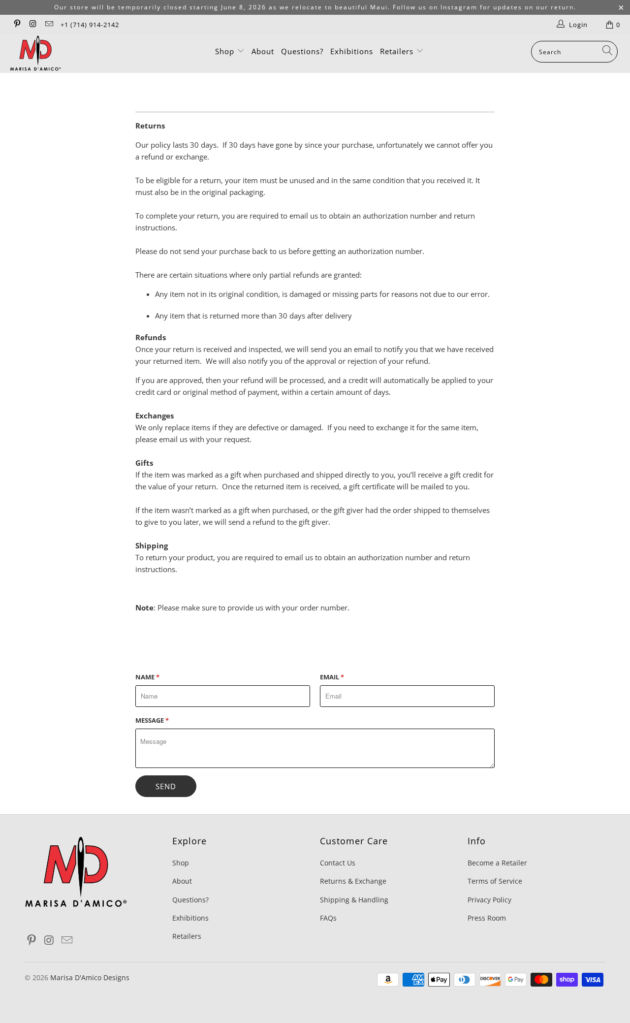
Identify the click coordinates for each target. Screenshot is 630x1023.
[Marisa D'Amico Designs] (55, 53)
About (263, 51)
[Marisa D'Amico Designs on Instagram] (32, 24)
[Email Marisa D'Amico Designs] (48, 24)
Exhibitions (351, 51)
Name (147, 676)
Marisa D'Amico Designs (89, 977)
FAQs (328, 918)
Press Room (487, 918)
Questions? (302, 51)
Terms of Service (495, 881)
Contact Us (337, 862)
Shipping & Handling (354, 899)
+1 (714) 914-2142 (90, 24)
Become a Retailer (497, 862)
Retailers (398, 51)
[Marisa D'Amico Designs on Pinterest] (16, 24)
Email (332, 676)
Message (152, 720)
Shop (226, 51)
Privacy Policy (489, 899)
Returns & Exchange (353, 881)
